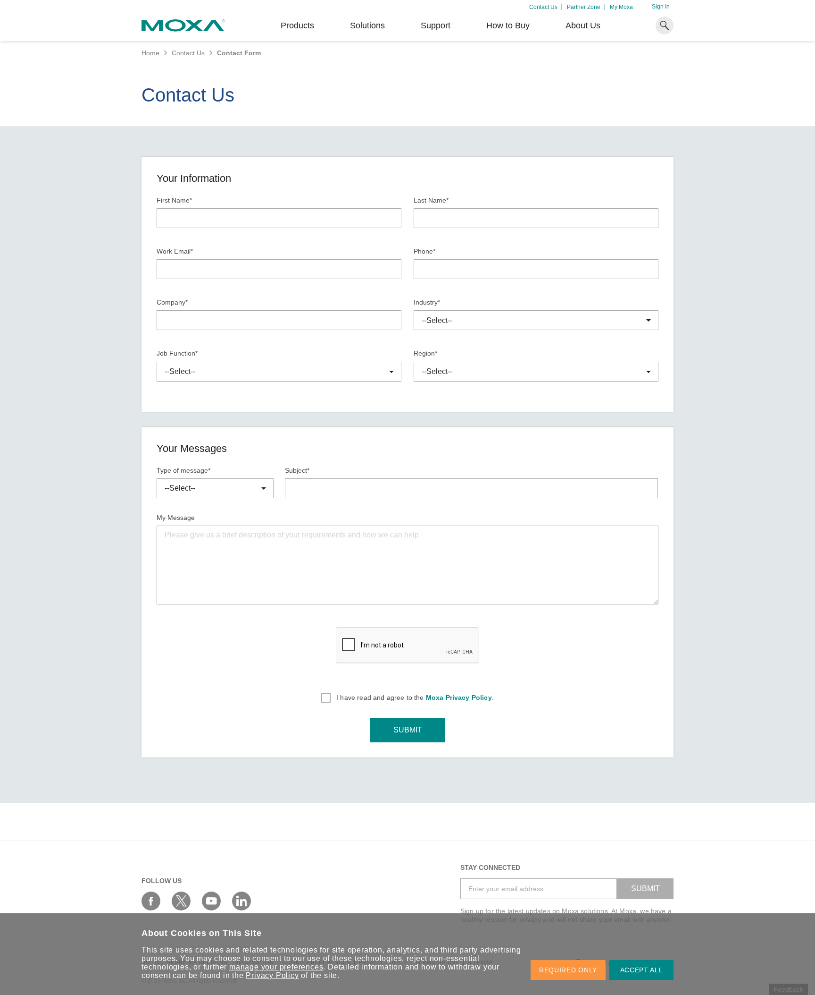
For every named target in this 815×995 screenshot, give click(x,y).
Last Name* (431, 200)
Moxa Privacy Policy (459, 697)
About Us (583, 25)
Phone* (424, 251)
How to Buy (508, 25)
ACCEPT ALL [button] (641, 970)
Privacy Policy (272, 975)
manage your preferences (276, 967)
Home (150, 53)
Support (435, 25)
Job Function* (177, 353)
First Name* (174, 200)
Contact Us (543, 7)
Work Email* (175, 251)
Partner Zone (583, 7)
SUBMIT (407, 730)
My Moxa (621, 7)
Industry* (427, 302)
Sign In (661, 6)
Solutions (367, 25)
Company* (172, 302)
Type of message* (183, 470)
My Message (176, 517)
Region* (425, 353)
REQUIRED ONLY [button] (568, 970)
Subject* (297, 470)
